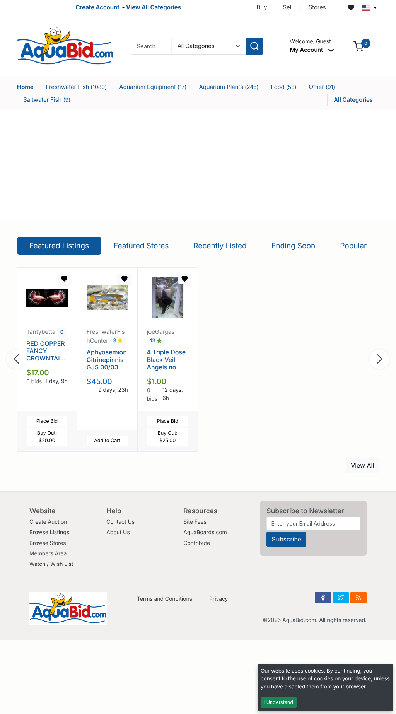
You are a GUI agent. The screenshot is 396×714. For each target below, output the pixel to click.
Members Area (48, 553)
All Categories (353, 99)
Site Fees (195, 522)
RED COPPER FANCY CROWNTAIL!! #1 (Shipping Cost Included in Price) (46, 362)
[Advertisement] (198, 164)
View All (362, 465)
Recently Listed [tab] (219, 245)
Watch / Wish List (51, 564)
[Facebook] (323, 597)
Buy (262, 7)
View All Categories (153, 7)
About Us (118, 532)
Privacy (218, 599)
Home (25, 87)
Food (283, 87)
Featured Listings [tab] (59, 245)
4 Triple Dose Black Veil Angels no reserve (166, 363)
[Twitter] (341, 597)
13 (153, 341)
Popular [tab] (353, 245)
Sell (287, 7)
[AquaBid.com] (65, 45)
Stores (317, 7)
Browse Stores (47, 543)
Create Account (97, 7)
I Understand (278, 702)
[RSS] (358, 597)
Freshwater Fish (76, 87)
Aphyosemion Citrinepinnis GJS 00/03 (107, 359)
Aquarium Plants (228, 87)
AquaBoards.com (205, 532)
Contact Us (120, 522)
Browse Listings (49, 532)
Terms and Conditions (164, 599)
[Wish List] (351, 8)
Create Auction (48, 522)
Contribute (196, 543)
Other (322, 87)
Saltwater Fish (46, 99)
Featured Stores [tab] (141, 245)
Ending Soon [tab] (293, 245)
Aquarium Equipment (152, 87)
